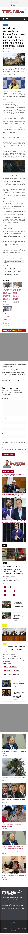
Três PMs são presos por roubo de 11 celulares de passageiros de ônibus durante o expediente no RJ (7, 317)
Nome (4, 419)
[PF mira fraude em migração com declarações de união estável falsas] (6, 617)
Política (5, 25)
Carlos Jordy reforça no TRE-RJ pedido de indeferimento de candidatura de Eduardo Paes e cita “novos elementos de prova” (13, 496)
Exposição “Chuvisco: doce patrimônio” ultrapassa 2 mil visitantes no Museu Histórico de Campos (14, 875)
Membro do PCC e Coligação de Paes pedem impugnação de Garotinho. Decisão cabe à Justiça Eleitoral (14, 751)
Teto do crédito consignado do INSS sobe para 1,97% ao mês (14, 365)
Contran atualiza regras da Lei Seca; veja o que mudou (18, 683)
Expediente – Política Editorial (16, 925)
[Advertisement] (14, 347)
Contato (7, 925)
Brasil (5, 643)
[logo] (12, 891)
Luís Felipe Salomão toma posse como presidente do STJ (14, 649)
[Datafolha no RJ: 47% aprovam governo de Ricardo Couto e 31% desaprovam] (14, 478)
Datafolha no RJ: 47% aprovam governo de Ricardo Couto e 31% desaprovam (13, 475)
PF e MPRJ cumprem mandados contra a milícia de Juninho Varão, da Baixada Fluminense (13, 570)
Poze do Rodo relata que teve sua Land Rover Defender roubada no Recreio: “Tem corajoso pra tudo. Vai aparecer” (17, 293)
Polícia (5, 563)
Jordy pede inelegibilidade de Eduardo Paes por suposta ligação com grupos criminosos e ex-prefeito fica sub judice (14, 824)
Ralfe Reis (13, 51)
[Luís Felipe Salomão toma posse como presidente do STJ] (14, 634)
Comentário (5, 398)
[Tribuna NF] (3, 19)
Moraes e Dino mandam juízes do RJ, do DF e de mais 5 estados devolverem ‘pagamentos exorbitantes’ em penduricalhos (19, 694)
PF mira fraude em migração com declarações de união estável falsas (18, 616)
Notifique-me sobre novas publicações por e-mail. (14, 450)
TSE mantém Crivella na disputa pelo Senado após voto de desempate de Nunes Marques (13, 521)
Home (5, 258)
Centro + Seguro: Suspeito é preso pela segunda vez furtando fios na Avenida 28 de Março (18, 605)
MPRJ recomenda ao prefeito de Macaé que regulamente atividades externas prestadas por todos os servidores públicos (13, 373)
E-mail (4, 426)
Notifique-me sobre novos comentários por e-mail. (14, 443)
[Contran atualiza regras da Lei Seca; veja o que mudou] (6, 684)
